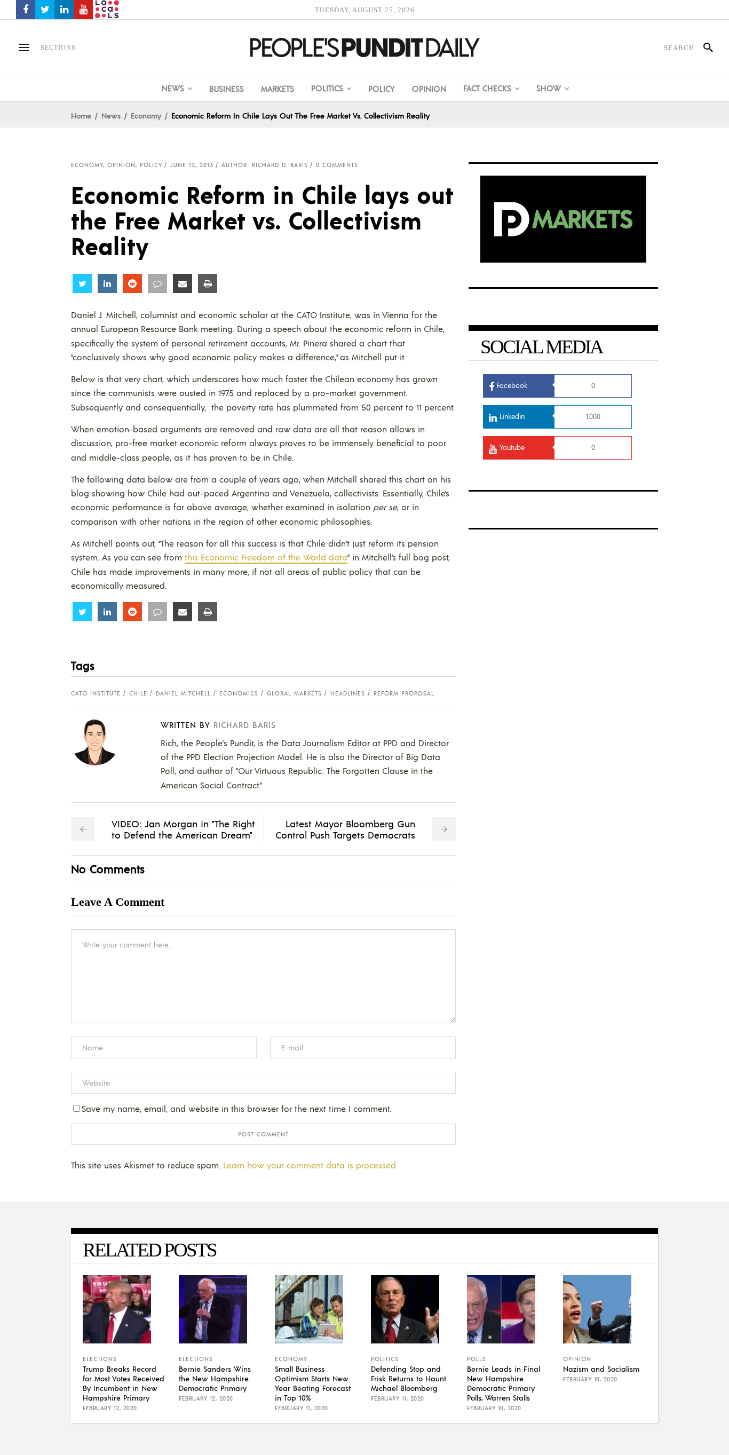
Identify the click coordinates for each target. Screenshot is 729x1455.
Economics (238, 693)
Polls (476, 1359)
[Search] (703, 47)
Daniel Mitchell (183, 693)
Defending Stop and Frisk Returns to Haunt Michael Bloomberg (408, 1378)
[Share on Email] (182, 283)
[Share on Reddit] (132, 283)
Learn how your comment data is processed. (310, 1165)
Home (81, 115)
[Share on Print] (207, 283)
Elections (100, 1359)
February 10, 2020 (494, 1408)
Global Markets (294, 693)
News (111, 115)
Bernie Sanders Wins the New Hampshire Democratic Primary (215, 1378)
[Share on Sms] (157, 283)
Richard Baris (244, 724)
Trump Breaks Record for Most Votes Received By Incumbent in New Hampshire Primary (123, 1383)
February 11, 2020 (301, 1408)
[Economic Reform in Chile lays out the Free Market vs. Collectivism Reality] (103, 741)
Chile (138, 693)
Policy (151, 165)
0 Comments (337, 165)
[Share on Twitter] (82, 283)
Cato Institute (96, 693)
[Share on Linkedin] (107, 283)
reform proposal (404, 693)
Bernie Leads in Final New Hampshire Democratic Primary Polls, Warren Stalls (503, 1383)
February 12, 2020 (110, 1408)
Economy (146, 115)
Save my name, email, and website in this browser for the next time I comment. (236, 1108)
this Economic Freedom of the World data (266, 557)
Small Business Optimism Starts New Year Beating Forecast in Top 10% (313, 1383)
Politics (385, 1359)
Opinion (121, 165)
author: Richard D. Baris (264, 165)
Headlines (347, 693)
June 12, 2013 (191, 165)
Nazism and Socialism (601, 1368)
